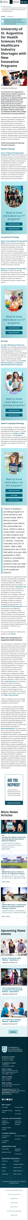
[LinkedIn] (10, 1099)
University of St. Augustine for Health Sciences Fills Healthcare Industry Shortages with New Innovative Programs (14, 9)
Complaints (16, 1161)
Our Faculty (18, 1113)
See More (13, 1032)
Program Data (14, 1198)
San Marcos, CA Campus (8, 1057)
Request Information (14, 228)
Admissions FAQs (6, 1152)
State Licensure (17, 1174)
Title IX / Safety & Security (14, 1194)
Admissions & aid (9, 1146)
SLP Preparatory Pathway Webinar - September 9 (11, 1020)
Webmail (4, 1167)
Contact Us (4, 1161)
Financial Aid (18, 1154)
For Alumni (18, 1139)
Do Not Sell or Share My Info (14, 1211)
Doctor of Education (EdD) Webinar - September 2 (11, 959)
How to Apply (14, 495)
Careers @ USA (17, 1167)
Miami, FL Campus (7, 1069)
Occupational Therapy (10, 237)
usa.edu (13, 634)
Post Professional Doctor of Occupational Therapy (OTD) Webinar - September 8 (12, 990)
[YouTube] (7, 1099)
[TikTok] (12, 1099)
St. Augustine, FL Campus (9, 1063)
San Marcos (18, 435)
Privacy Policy (14, 1207)
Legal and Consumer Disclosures (14, 1190)
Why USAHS (6, 1105)
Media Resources (17, 1170)
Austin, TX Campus (7, 1076)
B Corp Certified (19, 1107)
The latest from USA (6, 6)
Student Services (9, 1133)
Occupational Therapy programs (11, 606)
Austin (15, 433)
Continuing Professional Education (18, 1122)
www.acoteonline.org (7, 728)
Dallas (22, 433)
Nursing (4, 341)
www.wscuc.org (20, 587)
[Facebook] (3, 1099)
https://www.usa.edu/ (11, 695)
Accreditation (14, 1202)
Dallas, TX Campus (7, 1083)
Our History (5, 1107)
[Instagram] (5, 1099)
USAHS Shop (5, 1174)
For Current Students (20, 1136)
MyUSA (4, 1164)
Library (4, 1170)
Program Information (14, 224)
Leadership (18, 1110)
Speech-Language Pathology (12, 423)
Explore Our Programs (11, 1118)
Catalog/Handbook (18, 1164)
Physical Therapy (8, 149)
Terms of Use (14, 1215)
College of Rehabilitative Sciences (5, 1122)
